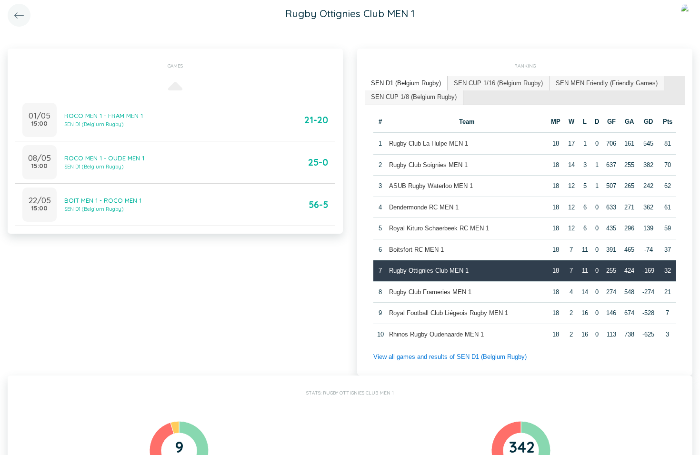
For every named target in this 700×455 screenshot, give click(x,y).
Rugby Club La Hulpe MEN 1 (428, 143)
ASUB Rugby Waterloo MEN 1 (431, 185)
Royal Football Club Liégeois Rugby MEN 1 (448, 313)
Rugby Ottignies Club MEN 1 (429, 270)
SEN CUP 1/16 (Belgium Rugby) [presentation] (498, 83)
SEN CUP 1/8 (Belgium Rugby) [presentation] (414, 96)
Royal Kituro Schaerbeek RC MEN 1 (439, 228)
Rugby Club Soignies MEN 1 (428, 164)
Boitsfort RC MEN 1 (416, 249)
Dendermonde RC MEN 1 (424, 207)
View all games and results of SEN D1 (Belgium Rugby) (450, 356)
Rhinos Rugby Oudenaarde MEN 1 (436, 334)
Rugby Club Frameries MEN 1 (430, 292)
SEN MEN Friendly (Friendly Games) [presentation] (607, 83)
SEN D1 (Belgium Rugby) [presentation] (406, 83)
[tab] (406, 83)
